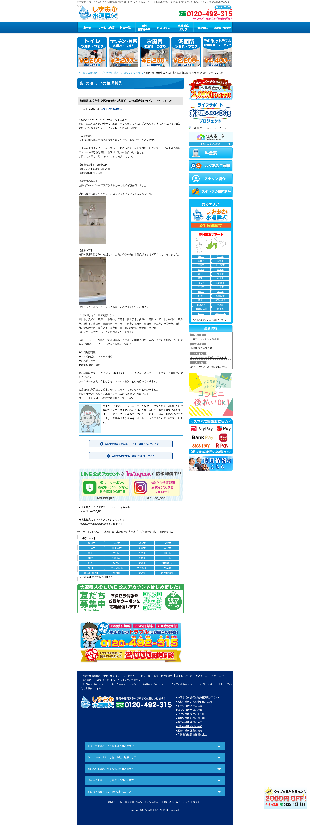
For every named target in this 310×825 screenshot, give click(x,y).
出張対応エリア (183, 27)
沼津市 (142, 543)
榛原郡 (142, 572)
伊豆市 (142, 562)
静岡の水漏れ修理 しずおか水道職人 (99, 72)
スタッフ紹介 (218, 676)
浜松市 (116, 543)
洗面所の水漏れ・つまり (183, 684)
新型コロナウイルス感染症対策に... (209, 366)
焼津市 (142, 553)
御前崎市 (167, 562)
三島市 (91, 548)
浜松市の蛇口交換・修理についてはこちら (133, 456)
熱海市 (167, 543)
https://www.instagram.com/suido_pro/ (100, 523)
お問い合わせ (222, 27)
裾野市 (91, 562)
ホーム (87, 27)
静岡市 (91, 543)
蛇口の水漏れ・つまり (211, 684)
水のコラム (164, 27)
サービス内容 (106, 27)
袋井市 (142, 558)
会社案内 (203, 27)
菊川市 (91, 567)
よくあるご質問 (184, 676)
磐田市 (116, 553)
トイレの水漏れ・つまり (95, 684)
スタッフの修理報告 (132, 72)
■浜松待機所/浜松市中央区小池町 (194, 701)
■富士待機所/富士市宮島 (189, 705)
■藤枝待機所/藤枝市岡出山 (190, 718)
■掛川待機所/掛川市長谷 (189, 726)
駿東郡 (116, 572)
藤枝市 (91, 558)
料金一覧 (125, 27)
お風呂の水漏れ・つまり (155, 684)
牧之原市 (142, 567)
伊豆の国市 (117, 567)
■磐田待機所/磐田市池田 (189, 722)
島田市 (167, 548)
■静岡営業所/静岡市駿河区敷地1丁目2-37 (198, 697)
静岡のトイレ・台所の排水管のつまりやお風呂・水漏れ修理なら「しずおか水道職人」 (155, 802)
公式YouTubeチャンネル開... (205, 339)
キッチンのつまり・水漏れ (125, 684)
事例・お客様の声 (145, 27)
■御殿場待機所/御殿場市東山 (191, 734)
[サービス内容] (100, 27)
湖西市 (116, 562)
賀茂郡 (167, 567)
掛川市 (167, 553)
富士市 (91, 553)
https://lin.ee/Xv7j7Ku (91, 511)
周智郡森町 (167, 572)
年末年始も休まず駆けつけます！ (208, 357)
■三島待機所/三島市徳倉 (189, 730)
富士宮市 (117, 548)
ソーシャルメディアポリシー (128, 680)
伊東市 (142, 548)
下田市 (167, 558)
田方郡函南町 (91, 572)
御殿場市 (117, 558)
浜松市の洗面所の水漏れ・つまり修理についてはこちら (133, 444)
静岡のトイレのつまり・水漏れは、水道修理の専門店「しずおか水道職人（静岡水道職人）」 (128, 531)
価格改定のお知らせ (201, 348)
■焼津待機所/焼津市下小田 (190, 714)
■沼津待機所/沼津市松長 (189, 709)
